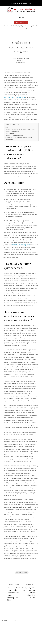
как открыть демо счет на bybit (14, 97)
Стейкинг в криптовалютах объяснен (21, 48)
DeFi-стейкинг (10, 133)
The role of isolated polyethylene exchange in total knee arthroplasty (21, 27)
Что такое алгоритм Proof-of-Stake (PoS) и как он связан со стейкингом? (20, 130)
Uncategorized (21, 573)
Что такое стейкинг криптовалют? (15, 135)
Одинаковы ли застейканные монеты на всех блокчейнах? (19, 138)
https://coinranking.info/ (21, 245)
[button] (20, 30)
